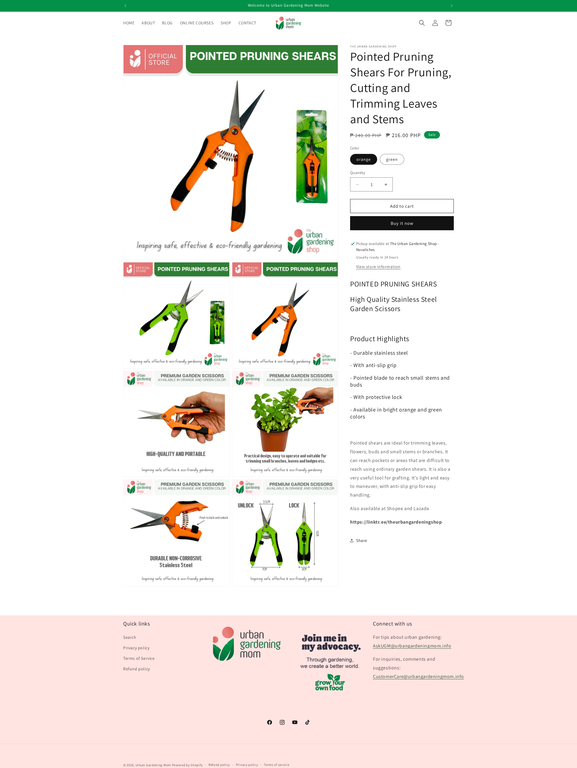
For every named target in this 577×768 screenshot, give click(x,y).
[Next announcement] (451, 5)
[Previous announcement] (125, 5)
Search (129, 637)
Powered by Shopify (187, 765)
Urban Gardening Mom (153, 765)
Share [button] (361, 540)
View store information (378, 266)
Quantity (357, 172)
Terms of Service (139, 658)
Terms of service (276, 765)
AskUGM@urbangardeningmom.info (412, 646)
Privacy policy (136, 647)
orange (363, 159)
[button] (422, 22)
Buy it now (402, 223)
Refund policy (136, 669)
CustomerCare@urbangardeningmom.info (418, 676)
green (392, 159)
